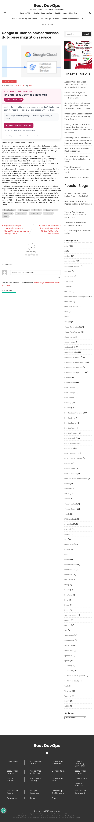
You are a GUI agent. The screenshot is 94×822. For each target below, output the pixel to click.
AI (65, 251)
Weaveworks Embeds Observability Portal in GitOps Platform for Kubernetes (49, 229)
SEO (66, 630)
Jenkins (67, 534)
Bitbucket (68, 302)
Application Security (72, 266)
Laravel (67, 549)
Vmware (67, 691)
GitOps (67, 499)
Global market (70, 504)
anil (30, 85)
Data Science (69, 387)
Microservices (69, 569)
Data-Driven (69, 398)
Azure (66, 286)
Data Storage (69, 393)
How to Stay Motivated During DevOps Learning (77, 149)
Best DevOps (47, 6)
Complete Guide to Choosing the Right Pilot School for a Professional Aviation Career (77, 106)
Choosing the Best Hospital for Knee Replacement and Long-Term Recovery (78, 116)
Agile (66, 246)
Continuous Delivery (72, 357)
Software (68, 645)
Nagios (67, 590)
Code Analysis (70, 347)
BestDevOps (9, 210)
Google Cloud (9, 81)
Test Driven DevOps (72, 681)
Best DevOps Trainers (12, 779)
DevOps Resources (34, 792)
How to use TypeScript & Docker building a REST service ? (78, 204)
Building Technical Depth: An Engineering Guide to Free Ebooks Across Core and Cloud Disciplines (78, 128)
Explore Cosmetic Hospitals (18, 125)
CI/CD (66, 317)
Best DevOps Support (80, 772)
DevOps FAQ (25, 13)
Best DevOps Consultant (80, 792)
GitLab (66, 494)
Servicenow (69, 635)
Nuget (66, 610)
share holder (69, 640)
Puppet (67, 620)
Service (49, 213)
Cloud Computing (71, 327)
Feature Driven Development (76, 478)
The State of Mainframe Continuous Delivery (75, 224)
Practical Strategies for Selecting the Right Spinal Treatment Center (75, 95)
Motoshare (68, 580)
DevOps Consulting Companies (24, 19)
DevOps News (69, 428)
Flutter (67, 484)
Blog (54, 798)
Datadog (67, 403)
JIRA (66, 539)
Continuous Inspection (73, 367)
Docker (67, 463)
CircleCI (67, 322)
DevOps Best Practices (73, 413)
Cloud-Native (69, 342)
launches (8, 213)
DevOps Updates (71, 443)
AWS (66, 281)
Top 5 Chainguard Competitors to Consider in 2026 (76, 170)
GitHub (67, 489)
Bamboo (67, 291)
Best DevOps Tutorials (12, 792)
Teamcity (68, 666)
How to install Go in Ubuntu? (77, 177)
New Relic (68, 595)
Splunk (67, 661)
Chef (66, 312)
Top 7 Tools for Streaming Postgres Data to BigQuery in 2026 (77, 159)
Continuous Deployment (74, 362)
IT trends (67, 529)
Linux (66, 554)
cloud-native (69, 337)
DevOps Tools (69, 438)
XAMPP (67, 701)
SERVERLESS (35, 213)
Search (86, 34)
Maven (67, 559)
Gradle (67, 514)
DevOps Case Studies (43, 13)
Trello (66, 686)
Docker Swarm (70, 468)
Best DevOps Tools (58, 779)
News (66, 600)
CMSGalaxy (39, 814)
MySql (66, 585)
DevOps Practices (79, 784)
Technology (69, 671)
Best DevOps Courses (50, 19)
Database (24, 210)
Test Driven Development (74, 676)
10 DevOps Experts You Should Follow (77, 232)
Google (37, 210)
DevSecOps (69, 448)
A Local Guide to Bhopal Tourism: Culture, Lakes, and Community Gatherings (76, 84)
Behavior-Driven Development (76, 296)
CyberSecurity (70, 382)
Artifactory (68, 276)
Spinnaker (68, 655)
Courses (67, 377)
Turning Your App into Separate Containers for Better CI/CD (75, 215)
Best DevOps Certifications (58, 792)
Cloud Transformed (72, 332)
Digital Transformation (73, 458)
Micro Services (70, 564)
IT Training (68, 524)
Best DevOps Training (35, 779)
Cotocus (47, 817)
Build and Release (71, 307)
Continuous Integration (73, 372)
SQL (5, 216)
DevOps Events (70, 423)
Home (32, 798)
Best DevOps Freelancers (72, 19)
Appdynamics (69, 261)
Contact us (12, 798)
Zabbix (67, 706)
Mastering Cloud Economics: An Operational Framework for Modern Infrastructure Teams (78, 140)
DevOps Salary (47, 24)
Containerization (71, 352)
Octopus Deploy (70, 615)
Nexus (66, 605)
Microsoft (68, 575)
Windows (68, 696)
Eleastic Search (70, 473)
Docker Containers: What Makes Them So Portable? (76, 194)
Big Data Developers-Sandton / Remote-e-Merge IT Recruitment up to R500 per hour (16, 229)
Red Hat (67, 625)
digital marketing (71, 453)
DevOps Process (70, 433)
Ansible (67, 256)
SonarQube (68, 650)
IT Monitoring (69, 519)
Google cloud (51, 210)
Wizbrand (50, 816)
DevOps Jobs (81, 778)
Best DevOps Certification (66, 13)
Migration (21, 213)
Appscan (67, 271)
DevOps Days (69, 418)
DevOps (67, 408)
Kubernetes (69, 544)
